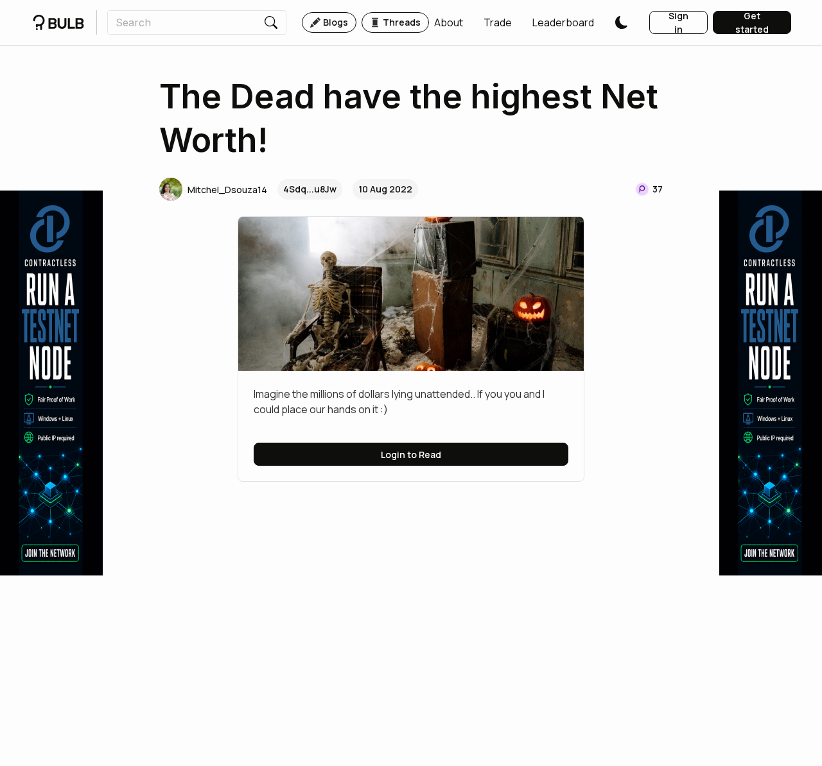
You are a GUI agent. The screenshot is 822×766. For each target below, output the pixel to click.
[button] (448, 22)
